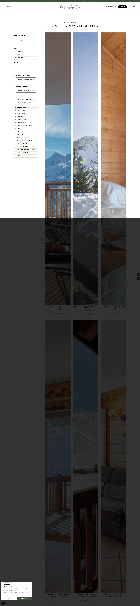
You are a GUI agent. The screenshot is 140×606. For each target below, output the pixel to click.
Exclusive (20, 70)
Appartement (21, 57)
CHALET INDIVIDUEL (22, 143)
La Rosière (20, 40)
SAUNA (19, 155)
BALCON (19, 128)
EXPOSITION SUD (21, 113)
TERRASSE (20, 116)
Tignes (19, 43)
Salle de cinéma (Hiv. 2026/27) (26, 149)
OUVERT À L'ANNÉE (22, 137)
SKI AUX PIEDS (21, 110)
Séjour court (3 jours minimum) (27, 99)
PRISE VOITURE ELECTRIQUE (25, 125)
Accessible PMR (21, 131)
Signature (20, 68)
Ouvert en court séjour (24, 140)
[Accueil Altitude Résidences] (70, 9)
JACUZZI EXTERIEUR (22, 146)
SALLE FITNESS (21, 134)
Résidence (20, 51)
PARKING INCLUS (21, 122)
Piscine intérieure (22, 152)
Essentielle (20, 64)
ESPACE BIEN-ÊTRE (22, 119)
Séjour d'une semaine (23, 102)
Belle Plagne (21, 37)
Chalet (19, 54)
